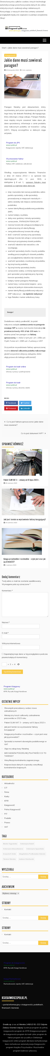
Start (4, 48)
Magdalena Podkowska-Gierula (32, 854)
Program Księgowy (12, 686)
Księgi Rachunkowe (12, 979)
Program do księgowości (14, 963)
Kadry (6, 796)
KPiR (6, 801)
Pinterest (12, 408)
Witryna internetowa (11, 643)
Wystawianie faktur (14, 158)
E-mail (5, 633)
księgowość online (11, 1041)
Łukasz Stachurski (26, 859)
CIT (5, 787)
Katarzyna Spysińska (35, 849)
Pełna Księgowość (12, 809)
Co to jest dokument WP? (32, 433)
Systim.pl (27, 1027)
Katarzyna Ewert (27, 844)
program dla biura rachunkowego (33, 1041)
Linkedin (26, 408)
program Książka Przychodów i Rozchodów (25, 1047)
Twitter (26, 403)
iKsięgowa (34, 1031)
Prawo (7, 822)
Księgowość (10, 55)
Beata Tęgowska (10, 844)
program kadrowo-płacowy (25, 1050)
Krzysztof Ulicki (9, 854)
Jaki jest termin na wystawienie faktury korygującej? (25, 519)
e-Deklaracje (36, 1037)
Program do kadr (13, 382)
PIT (5, 814)
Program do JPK (13, 142)
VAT (6, 827)
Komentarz (7, 590)
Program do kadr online (16, 366)
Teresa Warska (9, 859)
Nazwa (6, 622)
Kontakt (7, 909)
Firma (6, 792)
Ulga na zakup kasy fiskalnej (16, 748)
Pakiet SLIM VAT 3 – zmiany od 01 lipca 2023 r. (22, 480)
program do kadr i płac (26, 1034)
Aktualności (9, 783)
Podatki (7, 818)
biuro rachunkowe (12, 1044)
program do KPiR (22, 1031)
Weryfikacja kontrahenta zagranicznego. (22, 760)
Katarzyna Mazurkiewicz (13, 849)
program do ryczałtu (22, 1037)
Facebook (11, 403)
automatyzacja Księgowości (33, 1044)
